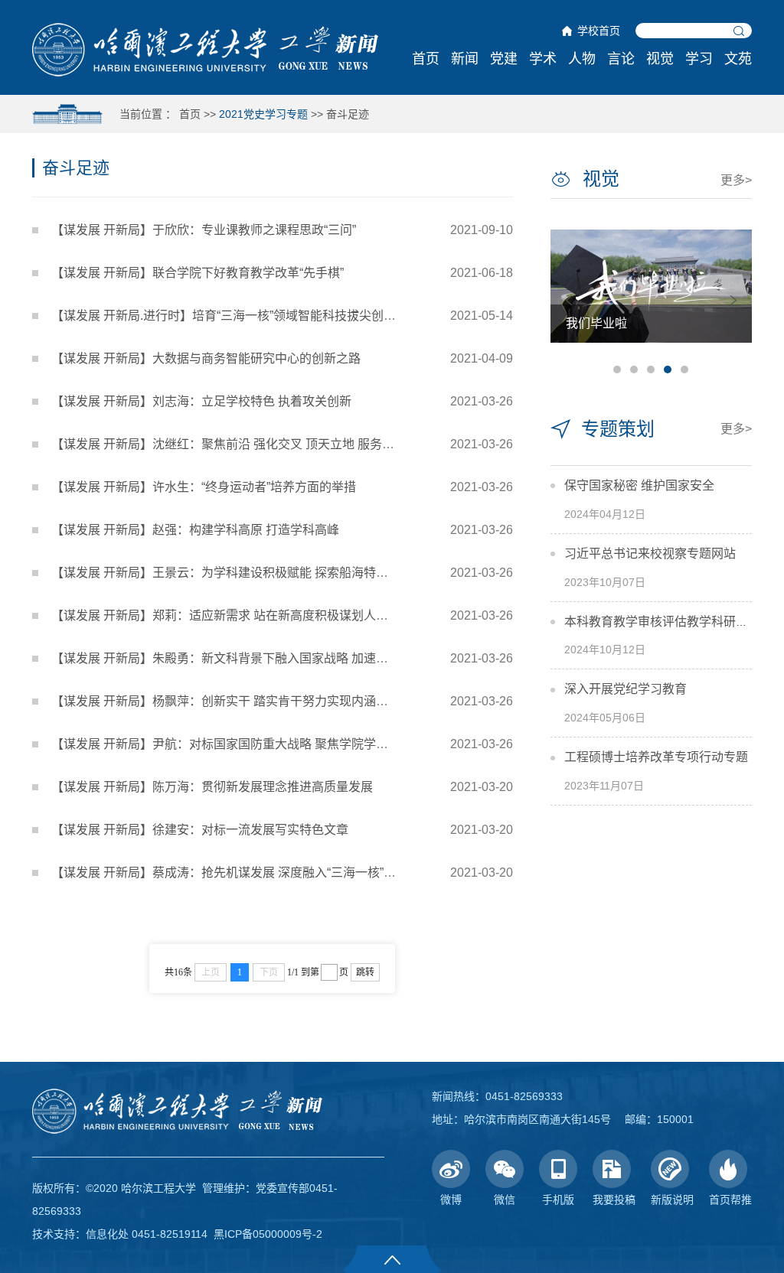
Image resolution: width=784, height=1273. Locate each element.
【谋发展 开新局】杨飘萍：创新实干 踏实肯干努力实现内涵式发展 (232, 701)
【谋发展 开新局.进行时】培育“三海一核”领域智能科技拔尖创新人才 (235, 315)
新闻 (465, 59)
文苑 (738, 59)
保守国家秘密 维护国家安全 (639, 485)
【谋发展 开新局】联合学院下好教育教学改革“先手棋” (197, 272)
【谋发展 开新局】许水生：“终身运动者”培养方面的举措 (203, 486)
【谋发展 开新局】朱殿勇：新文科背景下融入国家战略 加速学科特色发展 (250, 658)
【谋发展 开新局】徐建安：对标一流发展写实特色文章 (199, 829)
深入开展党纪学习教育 (625, 688)
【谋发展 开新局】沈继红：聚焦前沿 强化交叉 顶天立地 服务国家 (229, 444)
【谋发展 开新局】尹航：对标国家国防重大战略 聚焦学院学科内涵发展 (244, 743)
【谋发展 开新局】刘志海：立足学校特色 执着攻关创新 (201, 401)
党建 (504, 59)
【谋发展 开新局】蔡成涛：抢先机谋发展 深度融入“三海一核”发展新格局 (248, 872)
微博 (451, 1199)
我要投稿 (614, 1199)
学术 (543, 59)
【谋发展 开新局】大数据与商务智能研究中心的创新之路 (206, 358)
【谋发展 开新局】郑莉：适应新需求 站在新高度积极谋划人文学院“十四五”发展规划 (278, 615)
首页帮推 (730, 1199)
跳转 (365, 972)
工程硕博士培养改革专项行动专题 (656, 756)
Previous (569, 300)
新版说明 (672, 1199)
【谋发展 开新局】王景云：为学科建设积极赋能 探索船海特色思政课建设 (250, 572)
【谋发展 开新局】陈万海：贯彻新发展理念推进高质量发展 (212, 786)
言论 (621, 59)
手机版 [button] (558, 1199)
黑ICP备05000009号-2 (268, 1234)
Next (733, 300)
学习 (699, 59)
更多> (736, 180)
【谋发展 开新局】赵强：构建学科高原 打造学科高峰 (195, 529)
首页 (425, 59)
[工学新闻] (205, 49)
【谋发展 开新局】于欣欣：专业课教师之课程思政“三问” (203, 229)
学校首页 (598, 30)
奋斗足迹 (347, 114)
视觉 (660, 59)
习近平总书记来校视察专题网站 (650, 553)
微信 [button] (504, 1199)
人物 (582, 59)
